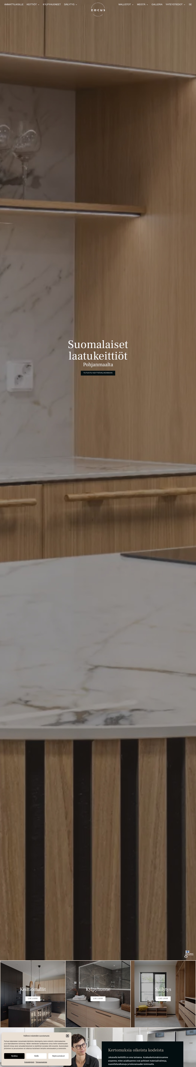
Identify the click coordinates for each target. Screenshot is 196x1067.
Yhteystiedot (174, 4)
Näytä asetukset (58, 1056)
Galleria (157, 4)
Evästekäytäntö (29, 1062)
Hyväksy (14, 1056)
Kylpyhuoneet (52, 4)
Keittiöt (32, 4)
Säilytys (69, 4)
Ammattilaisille (13, 4)
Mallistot (125, 4)
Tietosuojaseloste (41, 1062)
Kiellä (36, 1056)
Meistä (141, 4)
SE (190, 4)
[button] (67, 1035)
